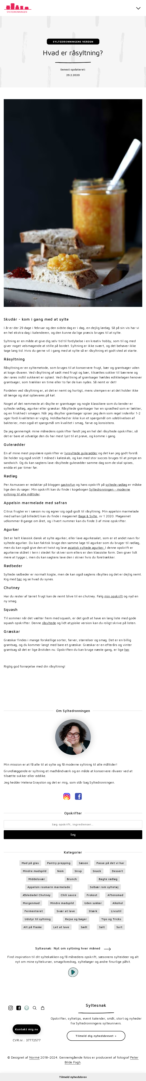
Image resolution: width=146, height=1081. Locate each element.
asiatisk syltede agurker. (86, 547)
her (19, 579)
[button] (138, 8)
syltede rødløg (116, 484)
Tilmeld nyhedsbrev (73, 1077)
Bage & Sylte (87, 516)
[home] (19, 8)
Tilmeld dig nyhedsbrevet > (96, 1035)
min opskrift (113, 596)
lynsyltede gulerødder (80, 453)
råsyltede (49, 623)
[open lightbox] (73, 972)
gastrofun (68, 484)
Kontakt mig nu (26, 1029)
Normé (34, 1057)
